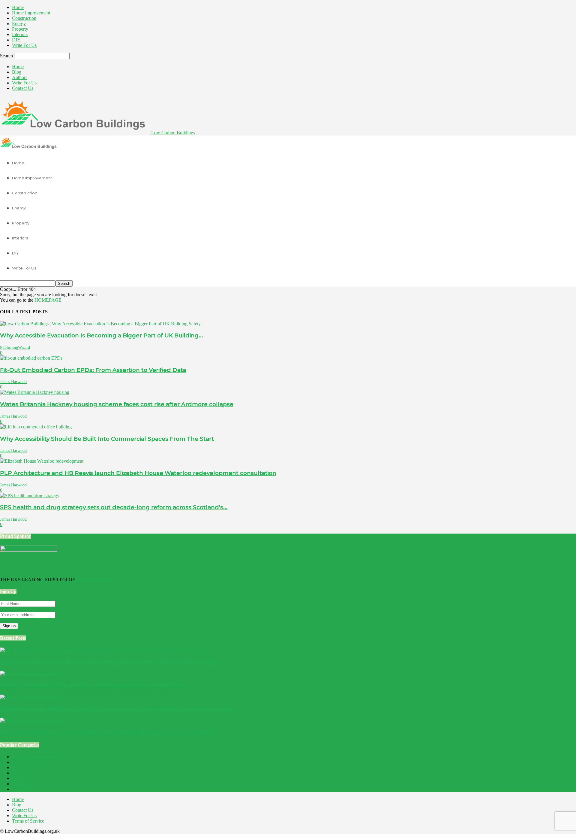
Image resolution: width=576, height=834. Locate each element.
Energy (19, 23)
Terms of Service (28, 820)
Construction (24, 18)
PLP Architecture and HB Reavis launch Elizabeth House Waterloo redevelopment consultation (138, 473)
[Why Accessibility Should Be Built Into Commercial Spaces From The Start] (36, 426)
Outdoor (22, 789)
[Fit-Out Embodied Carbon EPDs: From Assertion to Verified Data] (31, 358)
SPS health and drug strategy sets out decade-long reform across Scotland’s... (114, 507)
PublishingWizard (15, 347)
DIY (16, 39)
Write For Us (24, 45)
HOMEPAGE (48, 300)
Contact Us (22, 88)
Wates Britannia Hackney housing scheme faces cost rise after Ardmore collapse (116, 404)
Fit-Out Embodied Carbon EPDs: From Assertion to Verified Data (93, 370)
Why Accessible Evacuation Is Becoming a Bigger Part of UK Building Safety (109, 661)
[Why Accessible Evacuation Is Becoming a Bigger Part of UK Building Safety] (100, 323)
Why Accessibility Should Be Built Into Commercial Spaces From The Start (107, 438)
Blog (16, 72)
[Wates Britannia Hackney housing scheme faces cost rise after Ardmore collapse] (34, 392)
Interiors (20, 34)
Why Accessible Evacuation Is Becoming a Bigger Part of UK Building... (101, 335)
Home (18, 7)
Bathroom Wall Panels (97, 579)
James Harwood (13, 381)
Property (20, 29)
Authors (19, 77)
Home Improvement (31, 12)
